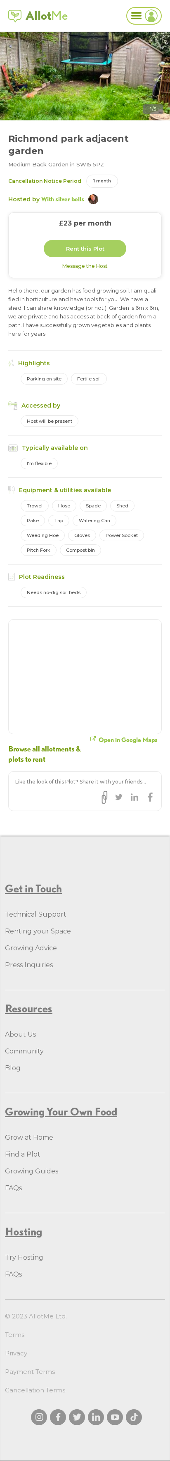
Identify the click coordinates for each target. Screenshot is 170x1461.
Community (24, 1051)
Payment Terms (30, 1372)
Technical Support (35, 914)
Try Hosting (24, 1257)
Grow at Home (29, 1137)
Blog (13, 1068)
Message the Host (85, 266)
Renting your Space (38, 931)
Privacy (16, 1353)
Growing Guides (31, 1171)
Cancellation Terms (35, 1390)
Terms (14, 1335)
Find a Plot (22, 1154)
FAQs (13, 1188)
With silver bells (62, 199)
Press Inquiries (29, 965)
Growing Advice (31, 948)
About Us (20, 1034)
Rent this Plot (85, 248)
